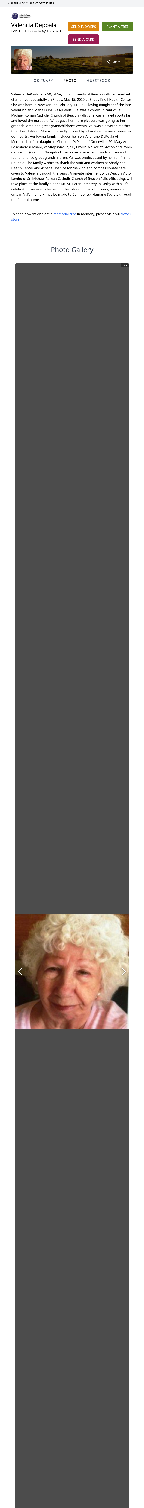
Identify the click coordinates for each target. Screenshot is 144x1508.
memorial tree (64, 214)
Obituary (43, 80)
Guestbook (98, 80)
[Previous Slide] (20, 971)
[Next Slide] (123, 971)
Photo (70, 80)
